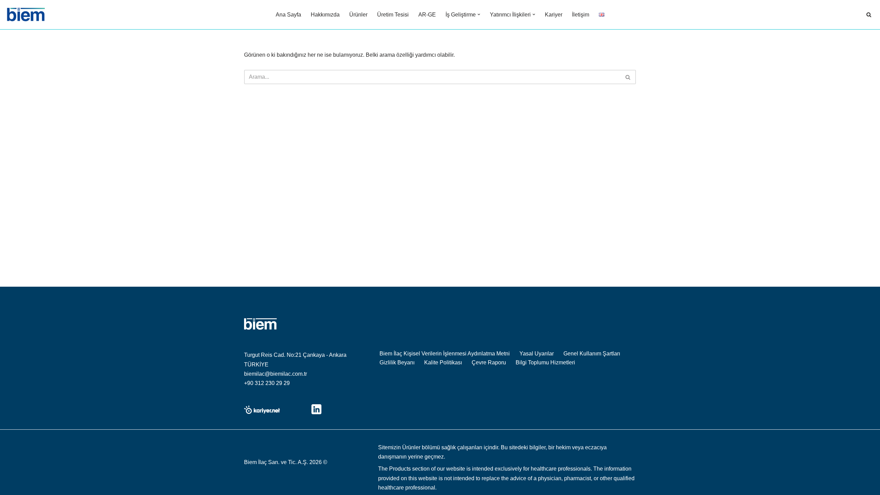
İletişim (580, 15)
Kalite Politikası (443, 362)
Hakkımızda (325, 15)
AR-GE (427, 15)
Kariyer (553, 15)
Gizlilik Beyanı (397, 362)
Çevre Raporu (489, 362)
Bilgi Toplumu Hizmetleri (545, 362)
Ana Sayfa (288, 15)
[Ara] (868, 14)
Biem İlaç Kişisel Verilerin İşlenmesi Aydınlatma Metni (445, 353)
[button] (478, 14)
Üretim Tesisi (393, 15)
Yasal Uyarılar (536, 353)
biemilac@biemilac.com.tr (275, 374)
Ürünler (358, 15)
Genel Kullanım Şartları (591, 353)
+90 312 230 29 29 (267, 383)
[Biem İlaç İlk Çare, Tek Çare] (25, 14)
